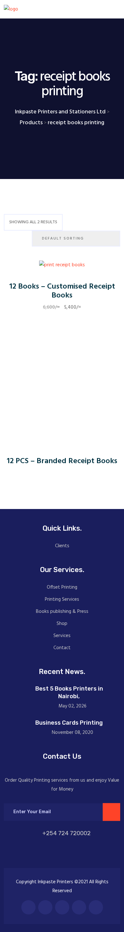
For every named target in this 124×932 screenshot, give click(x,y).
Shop (62, 623)
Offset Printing (62, 587)
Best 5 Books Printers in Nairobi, (69, 692)
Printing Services (62, 599)
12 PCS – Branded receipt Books (62, 461)
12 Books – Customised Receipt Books (62, 291)
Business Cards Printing (69, 722)
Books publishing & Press (62, 611)
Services (62, 636)
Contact (62, 648)
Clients (62, 546)
